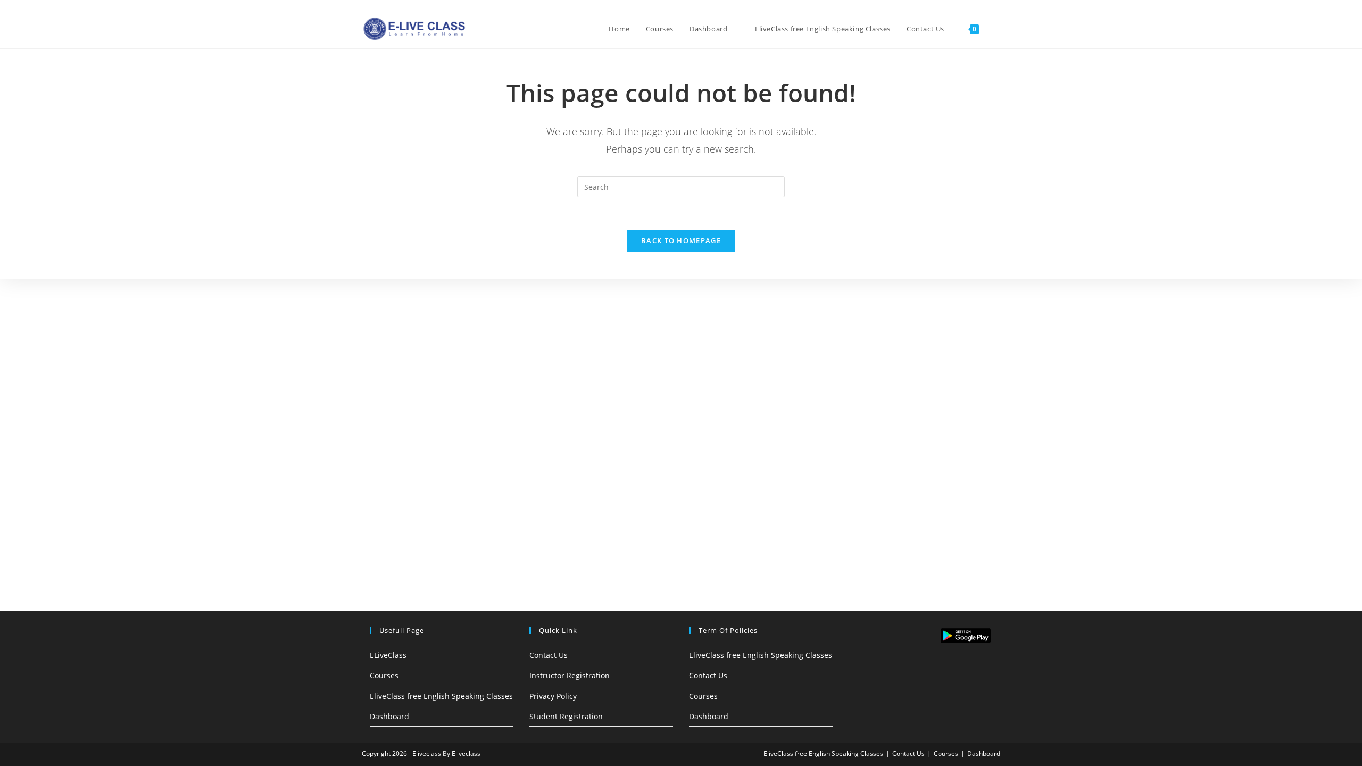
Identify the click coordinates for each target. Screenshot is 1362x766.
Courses (384, 675)
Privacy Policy (553, 696)
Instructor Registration (569, 675)
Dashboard (389, 716)
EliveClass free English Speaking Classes (441, 696)
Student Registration (566, 716)
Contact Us (548, 655)
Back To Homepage (681, 240)
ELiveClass (388, 655)
